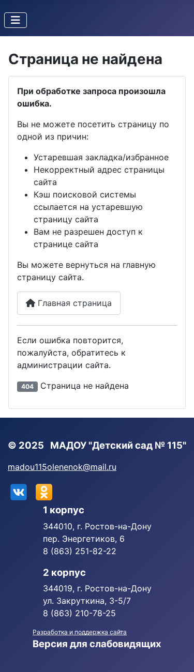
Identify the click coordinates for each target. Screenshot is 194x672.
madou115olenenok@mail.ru (62, 467)
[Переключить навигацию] (15, 20)
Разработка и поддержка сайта (80, 632)
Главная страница (73, 303)
